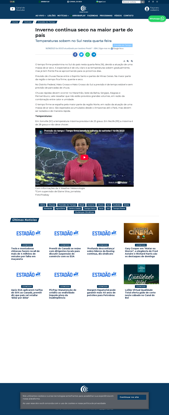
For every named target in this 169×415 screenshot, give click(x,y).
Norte (126, 205)
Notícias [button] (62, 16)
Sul (108, 205)
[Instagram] (153, 1)
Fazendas (92, 16)
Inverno (91, 205)
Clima (42, 205)
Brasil (81, 205)
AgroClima (60, 208)
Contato (128, 16)
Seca (101, 208)
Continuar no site (129, 397)
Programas (106, 16)
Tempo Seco (90, 208)
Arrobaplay (79, 16)
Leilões (52, 16)
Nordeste (48, 208)
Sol (108, 208)
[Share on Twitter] (81, 54)
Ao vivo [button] (40, 16)
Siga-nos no (104, 48)
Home (15, 22)
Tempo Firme (119, 208)
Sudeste (117, 205)
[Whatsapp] (157, 1)
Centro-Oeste (75, 208)
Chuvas (52, 205)
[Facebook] (149, 1)
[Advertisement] (79, 337)
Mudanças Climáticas (84, 212)
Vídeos (118, 16)
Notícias (28, 22)
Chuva (100, 205)
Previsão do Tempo (46, 22)
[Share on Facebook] (75, 54)
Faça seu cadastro (154, 9)
